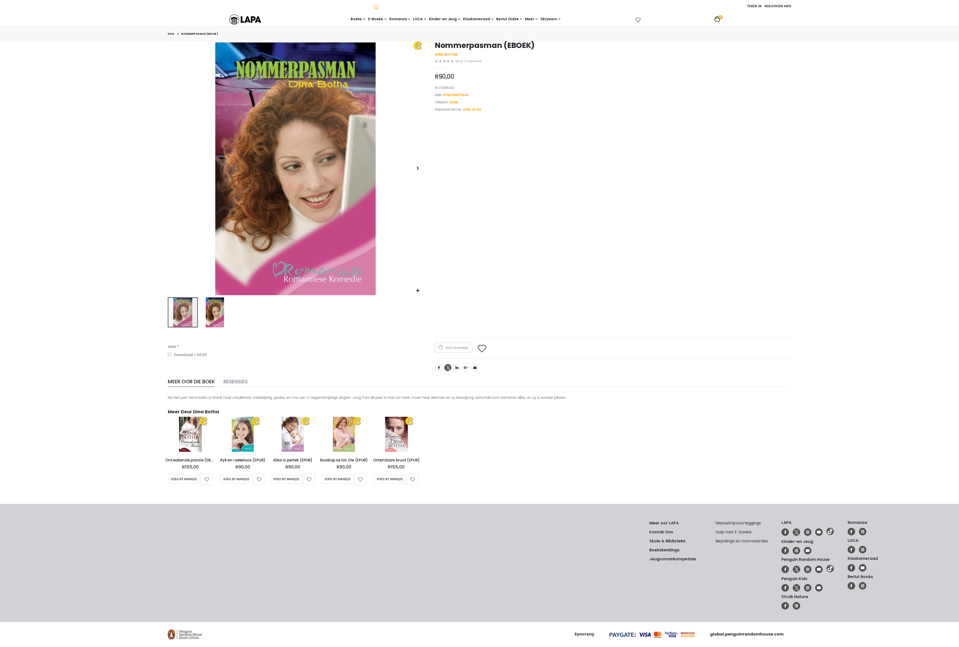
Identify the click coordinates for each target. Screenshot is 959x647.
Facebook (439, 368)
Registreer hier (777, 6)
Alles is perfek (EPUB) (292, 460)
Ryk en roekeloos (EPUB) (242, 460)
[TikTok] (830, 533)
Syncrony (584, 634)
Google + (466, 368)
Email (475, 368)
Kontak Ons (661, 532)
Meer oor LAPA (664, 523)
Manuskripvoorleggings (738, 523)
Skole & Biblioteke (667, 541)
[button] (417, 290)
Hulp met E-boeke (733, 532)
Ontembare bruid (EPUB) (396, 460)
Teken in (754, 6)
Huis (171, 34)
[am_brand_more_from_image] (190, 435)
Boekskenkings (664, 550)
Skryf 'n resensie (468, 61)
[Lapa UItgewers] (253, 19)
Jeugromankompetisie (672, 559)
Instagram (807, 532)
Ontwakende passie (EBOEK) (190, 460)
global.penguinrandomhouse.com (747, 634)
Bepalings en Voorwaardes (742, 541)
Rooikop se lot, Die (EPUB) (344, 460)
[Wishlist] (637, 19)
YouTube (819, 532)
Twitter (448, 368)
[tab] (191, 382)
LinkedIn (457, 368)
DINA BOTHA (446, 54)
